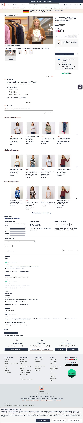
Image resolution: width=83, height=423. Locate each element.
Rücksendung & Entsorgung (25, 370)
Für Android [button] (73, 349)
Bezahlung (22, 368)
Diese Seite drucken (49, 113)
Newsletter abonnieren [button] (16, 349)
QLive (6, 366)
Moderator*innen (53, 374)
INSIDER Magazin (38, 359)
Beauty (50, 8)
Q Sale (41, 8)
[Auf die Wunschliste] (76, 54)
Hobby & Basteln (68, 8)
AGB (23, 400)
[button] (66, 4)
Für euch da (37, 370)
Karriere (51, 371)
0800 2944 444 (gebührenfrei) (11, 363)
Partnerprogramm (38, 368)
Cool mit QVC (23, 8)
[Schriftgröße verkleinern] (52, 76)
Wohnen (61, 8)
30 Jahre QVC (16, 8)
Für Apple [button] (60, 349)
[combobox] (43, 5)
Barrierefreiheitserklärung (55, 366)
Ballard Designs (10, 405)
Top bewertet (35, 8)
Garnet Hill (20, 405)
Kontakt (6, 361)
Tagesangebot (4, 8)
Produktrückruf (8, 372)
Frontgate (15, 405)
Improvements (31, 405)
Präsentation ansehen (11, 58)
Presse (6, 368)
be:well (29, 8)
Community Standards (46, 400)
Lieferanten (7, 370)
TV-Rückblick (23, 4)
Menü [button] (9, 4)
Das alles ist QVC (53, 361)
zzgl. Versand (62, 24)
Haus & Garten (76, 8)
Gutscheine (37, 363)
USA (35, 393)
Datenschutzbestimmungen (32, 400)
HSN (5, 405)
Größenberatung (23, 363)
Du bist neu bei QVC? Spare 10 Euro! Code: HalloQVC (41, 1)
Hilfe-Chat (7, 359)
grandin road (25, 405)
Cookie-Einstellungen (75, 420)
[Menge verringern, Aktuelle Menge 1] (55, 50)
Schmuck (55, 8)
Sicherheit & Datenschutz (25, 372)
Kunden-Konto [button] (35, 349)
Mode (46, 8)
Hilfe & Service (23, 376)
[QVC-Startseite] (5, 15)
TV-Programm (38, 361)
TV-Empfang (52, 376)
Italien (44, 393)
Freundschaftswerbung (39, 366)
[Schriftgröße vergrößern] (51, 76)
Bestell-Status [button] (47, 349)
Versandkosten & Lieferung (25, 366)
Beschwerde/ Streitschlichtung (26, 379)
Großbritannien (39, 393)
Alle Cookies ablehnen (59, 420)
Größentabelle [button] (9, 105)
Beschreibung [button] (9, 79)
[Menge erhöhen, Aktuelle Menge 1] (60, 50)
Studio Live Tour (53, 378)
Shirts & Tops (10, 15)
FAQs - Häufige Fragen (24, 374)
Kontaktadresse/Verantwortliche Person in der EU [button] (18, 108)
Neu (10, 8)
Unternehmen (53, 359)
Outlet (51, 380)
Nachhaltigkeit (53, 363)
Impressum (58, 400)
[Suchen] (59, 5)
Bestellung (22, 359)
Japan (48, 393)
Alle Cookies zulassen (43, 420)
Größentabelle (75, 33)
